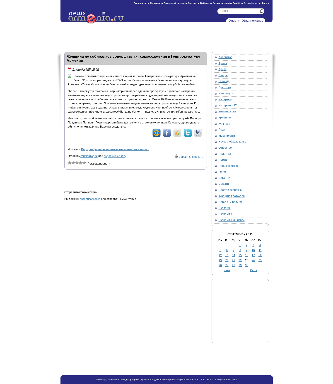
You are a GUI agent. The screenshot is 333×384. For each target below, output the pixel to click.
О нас (232, 20)
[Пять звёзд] (84, 163)
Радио (216, 3)
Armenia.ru (140, 3)
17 (253, 255)
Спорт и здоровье (230, 190)
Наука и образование (232, 141)
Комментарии (227, 111)
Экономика (226, 214)
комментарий (89, 156)
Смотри (192, 3)
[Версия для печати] (176, 156)
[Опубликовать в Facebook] (167, 136)
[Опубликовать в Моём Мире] (156, 136)
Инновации (226, 93)
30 (246, 265)
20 (227, 260)
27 (227, 265)
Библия (204, 3)
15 (240, 255)
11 (260, 250)
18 (260, 255)
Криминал (225, 117)
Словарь (155, 3)
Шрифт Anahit (232, 3)
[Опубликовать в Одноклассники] (177, 136)
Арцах (223, 69)
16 (246, 255)
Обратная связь (252, 20)
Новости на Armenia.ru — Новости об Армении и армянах (96, 18)
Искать (261, 11)
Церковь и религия (231, 202)
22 (240, 260)
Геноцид (224, 81)
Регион (223, 171)
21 (233, 260)
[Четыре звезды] (80, 163)
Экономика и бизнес (232, 220)
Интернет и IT (227, 105)
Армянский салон (174, 3)
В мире (223, 75)
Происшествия (228, 165)
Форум (265, 3)
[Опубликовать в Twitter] (188, 136)
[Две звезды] (73, 163)
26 (220, 265)
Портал (223, 159)
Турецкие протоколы (232, 196)
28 (233, 265)
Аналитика (225, 57)
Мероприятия (227, 135)
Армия (223, 63)
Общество (225, 147)
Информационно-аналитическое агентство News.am (115, 149)
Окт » (253, 270)
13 (227, 255)
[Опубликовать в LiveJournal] (198, 136)
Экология (225, 208)
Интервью (225, 99)
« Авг (227, 270)
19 (220, 260)
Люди (222, 129)
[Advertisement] (166, 35)
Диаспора (225, 87)
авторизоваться (90, 199)
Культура (224, 123)
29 (240, 265)
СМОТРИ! (225, 178)
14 (233, 255)
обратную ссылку (115, 156)
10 (253, 250)
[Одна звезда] (69, 163)
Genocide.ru (250, 3)
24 (253, 260)
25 (260, 260)
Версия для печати (191, 156)
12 (220, 255)
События (224, 183)
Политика (225, 153)
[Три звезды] (77, 163)
